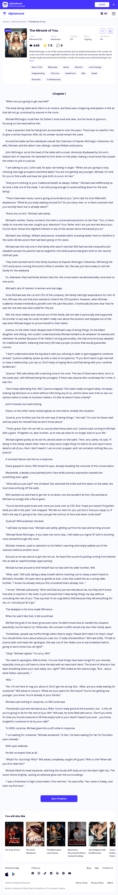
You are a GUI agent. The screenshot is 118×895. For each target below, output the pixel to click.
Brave (66, 67)
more (31, 61)
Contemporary (54, 79)
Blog (89, 868)
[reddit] (51, 873)
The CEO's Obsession (31, 851)
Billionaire (52, 67)
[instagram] (39, 873)
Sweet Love (70, 73)
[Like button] (102, 31)
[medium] (63, 873)
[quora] (57, 873)
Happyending (38, 73)
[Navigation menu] (114, 13)
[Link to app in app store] (6, 874)
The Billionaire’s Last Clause (54, 851)
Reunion (79, 67)
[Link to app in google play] (13, 874)
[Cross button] (114, 4)
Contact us (107, 868)
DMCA (110, 883)
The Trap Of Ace (12, 850)
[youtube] (69, 873)
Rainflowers (56, 39)
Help (97, 868)
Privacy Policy (97, 883)
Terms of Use (81, 883)
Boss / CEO (37, 67)
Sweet (94, 73)
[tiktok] (45, 873)
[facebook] (32, 873)
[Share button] (110, 31)
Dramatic (36, 79)
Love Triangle (95, 67)
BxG (83, 73)
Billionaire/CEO (19, 21)
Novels (6, 21)
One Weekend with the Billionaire (97, 851)
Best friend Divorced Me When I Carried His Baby (77, 853)
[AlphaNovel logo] (13, 13)
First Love (55, 73)
